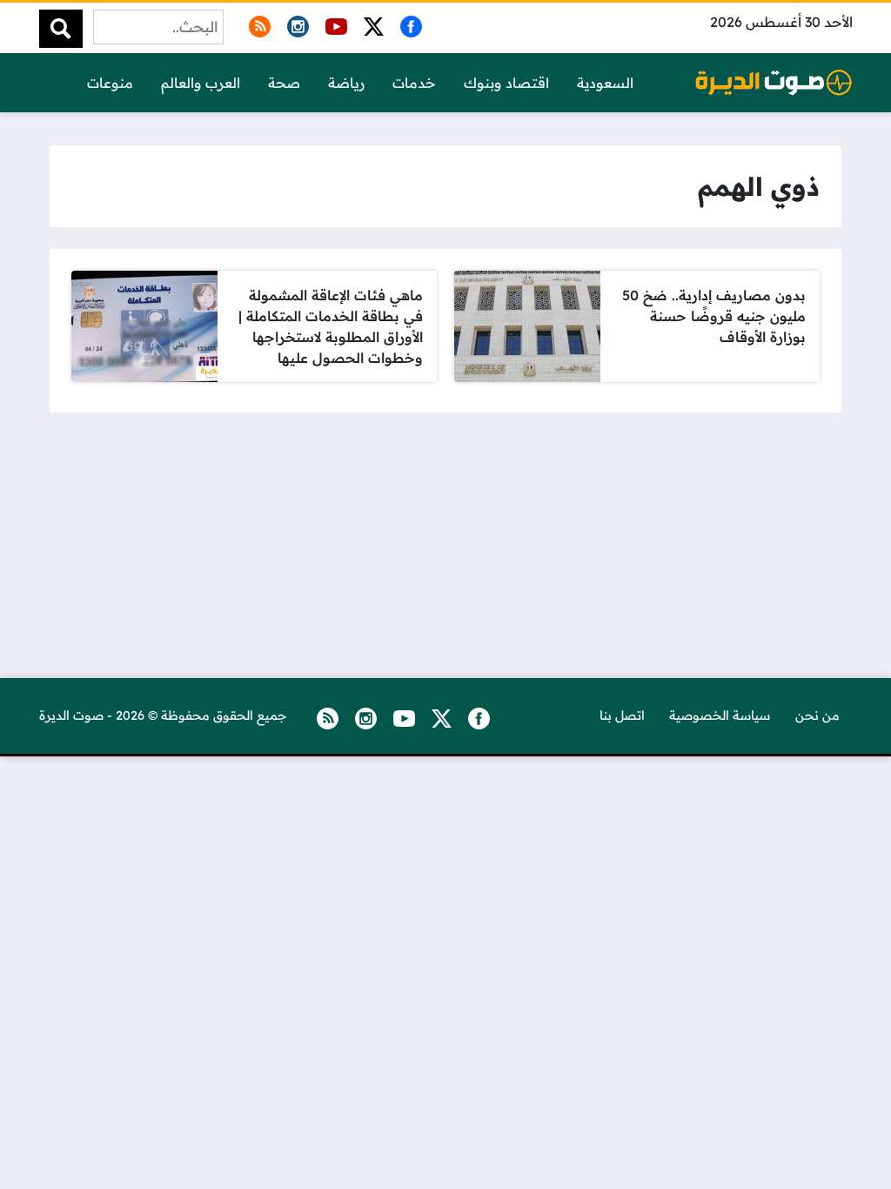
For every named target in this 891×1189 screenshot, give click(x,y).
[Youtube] (333, 24)
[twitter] (370, 24)
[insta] (295, 24)
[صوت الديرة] (773, 82)
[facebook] (408, 24)
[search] (61, 29)
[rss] (256, 24)
